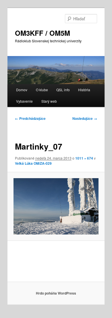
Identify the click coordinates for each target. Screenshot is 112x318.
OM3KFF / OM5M (42, 33)
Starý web (49, 101)
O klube (42, 89)
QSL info (63, 89)
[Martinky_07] (55, 206)
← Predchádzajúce (30, 118)
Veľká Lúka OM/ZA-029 (33, 163)
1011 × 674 (84, 158)
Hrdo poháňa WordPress (56, 293)
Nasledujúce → (84, 118)
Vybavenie (24, 101)
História (84, 89)
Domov (21, 89)
